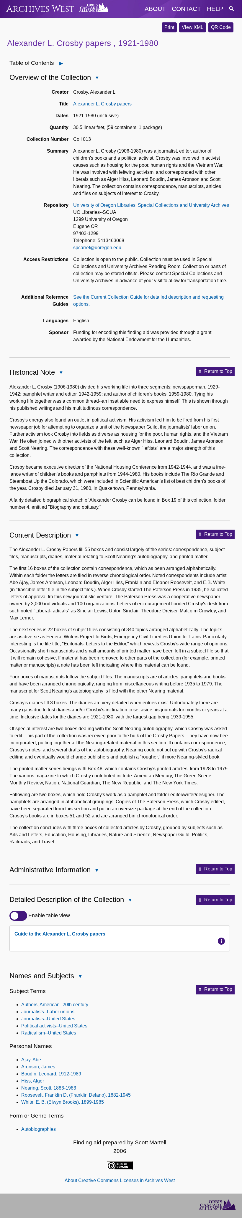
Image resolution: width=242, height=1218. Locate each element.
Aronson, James (38, 1066)
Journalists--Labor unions (47, 1011)
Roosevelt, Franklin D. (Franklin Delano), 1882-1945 (76, 1095)
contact (186, 8)
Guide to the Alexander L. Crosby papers (59, 933)
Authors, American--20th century (54, 1004)
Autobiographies (38, 1129)
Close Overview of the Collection (96, 78)
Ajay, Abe (31, 1059)
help (215, 8)
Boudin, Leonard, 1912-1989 (51, 1073)
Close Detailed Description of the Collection (129, 901)
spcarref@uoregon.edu (97, 247)
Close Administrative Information (96, 871)
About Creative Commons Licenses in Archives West (120, 1180)
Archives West (40, 9)
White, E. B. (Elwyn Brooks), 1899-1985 (62, 1102)
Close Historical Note (60, 373)
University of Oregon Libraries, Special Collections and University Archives (151, 205)
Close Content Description (76, 536)
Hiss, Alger (32, 1080)
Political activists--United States (54, 1025)
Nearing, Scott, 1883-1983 (48, 1087)
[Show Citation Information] (221, 941)
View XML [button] (192, 27)
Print (169, 27)
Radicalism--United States (48, 1032)
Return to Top (218, 371)
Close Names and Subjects (80, 977)
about (155, 8)
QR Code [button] (221, 27)
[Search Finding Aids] (231, 8)
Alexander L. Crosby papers (102, 103)
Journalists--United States (48, 1018)
